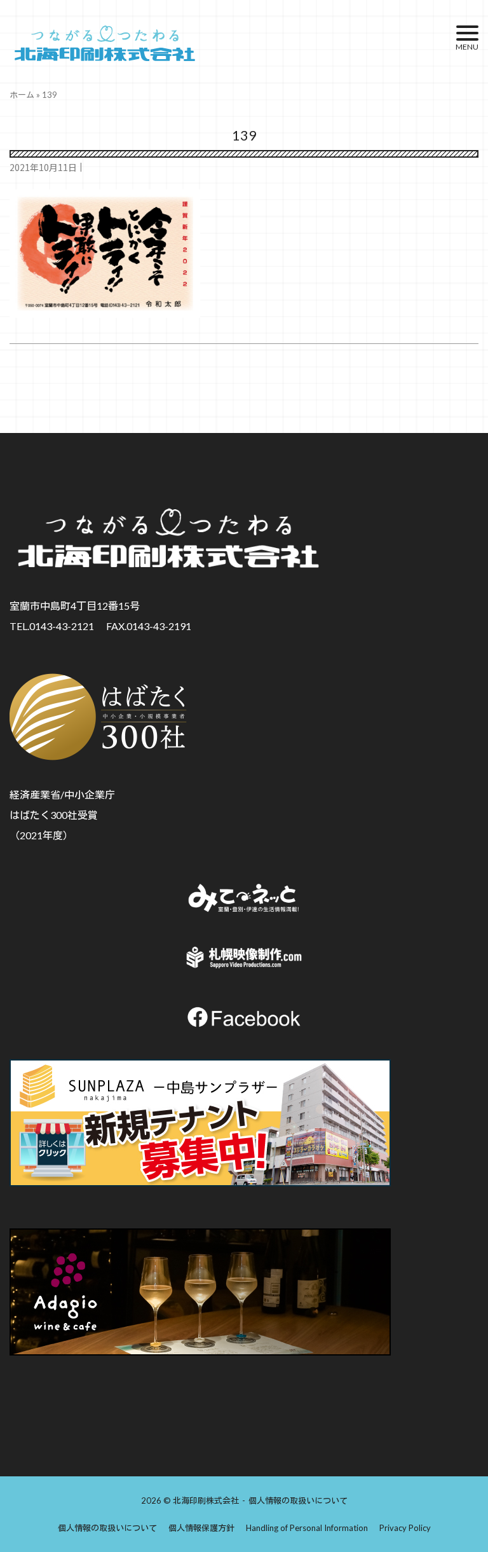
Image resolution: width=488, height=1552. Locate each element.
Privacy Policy (405, 1528)
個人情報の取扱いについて (298, 1500)
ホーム (22, 95)
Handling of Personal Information (307, 1528)
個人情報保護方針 (201, 1528)
